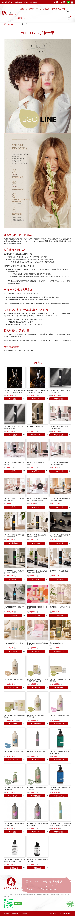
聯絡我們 (61, 9)
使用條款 (6, 913)
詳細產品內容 (59, 651)
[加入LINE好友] (70, 904)
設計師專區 (30, 9)
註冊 (57, 2)
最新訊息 (46, 9)
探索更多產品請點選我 (11, 347)
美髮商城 (54, 9)
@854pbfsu (32, 889)
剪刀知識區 (22, 18)
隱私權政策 (15, 913)
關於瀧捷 (21, 9)
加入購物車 (14, 399)
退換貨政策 (24, 913)
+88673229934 (33, 881)
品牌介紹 (38, 9)
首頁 (5, 24)
